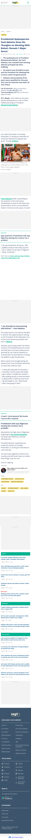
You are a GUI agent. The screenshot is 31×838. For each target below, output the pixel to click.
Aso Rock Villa (19, 478)
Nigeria (9, 31)
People (3, 642)
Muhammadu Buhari (9, 105)
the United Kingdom (19, 434)
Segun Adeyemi (19, 54)
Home (2, 31)
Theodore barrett (13, 488)
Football (3, 659)
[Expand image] (29, 145)
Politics (15, 141)
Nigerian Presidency (17, 481)
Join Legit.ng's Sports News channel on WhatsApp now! (15, 257)
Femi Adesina (6, 198)
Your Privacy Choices (17, 837)
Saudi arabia (24, 488)
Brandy (4, 488)
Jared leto (11, 491)
